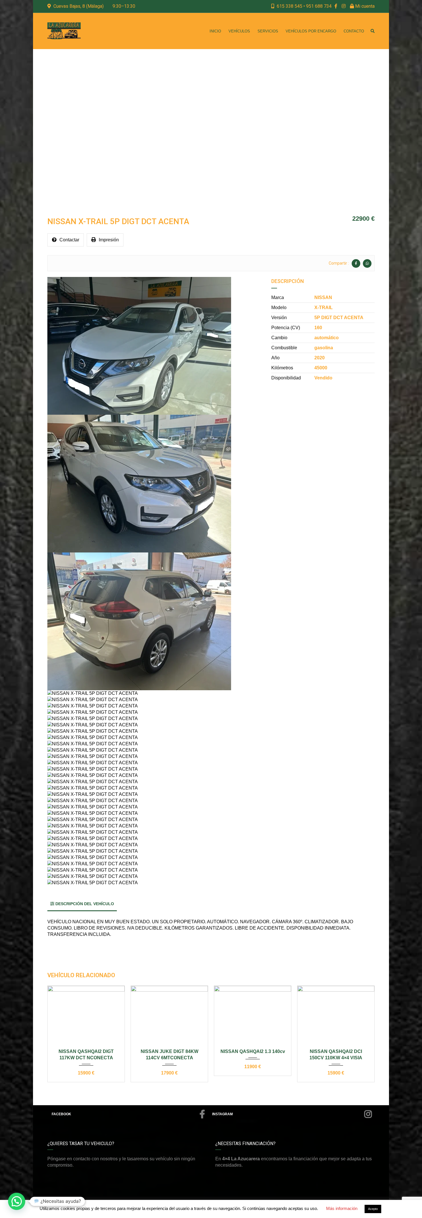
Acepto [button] (373, 1209)
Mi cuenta (364, 6)
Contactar (69, 239)
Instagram (222, 1114)
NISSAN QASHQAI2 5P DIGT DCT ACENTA (336, 1054)
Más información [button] (341, 1208)
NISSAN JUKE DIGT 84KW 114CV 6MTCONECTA (86, 1054)
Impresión (109, 239)
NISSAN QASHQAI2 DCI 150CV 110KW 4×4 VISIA (252, 1054)
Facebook (61, 1114)
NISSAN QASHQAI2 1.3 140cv (169, 1051)
